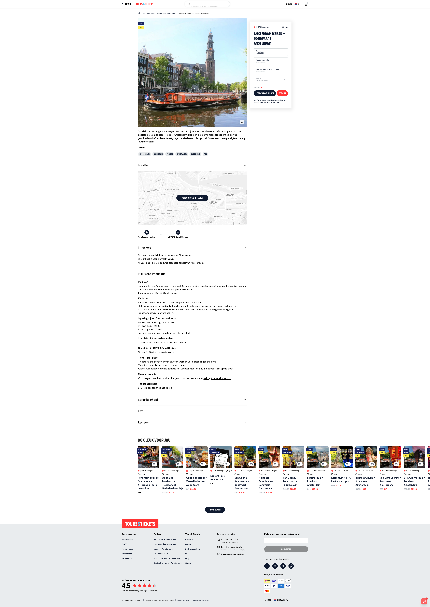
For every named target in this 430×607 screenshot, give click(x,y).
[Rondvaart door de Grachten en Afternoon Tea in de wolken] (148, 470)
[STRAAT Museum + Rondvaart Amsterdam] (414, 468)
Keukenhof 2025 (161, 553)
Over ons (189, 544)
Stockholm (127, 558)
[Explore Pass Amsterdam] (221, 465)
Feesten (170, 154)
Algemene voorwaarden (201, 600)
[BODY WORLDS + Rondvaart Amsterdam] (366, 468)
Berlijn (125, 544)
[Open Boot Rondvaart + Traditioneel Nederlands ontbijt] (172, 470)
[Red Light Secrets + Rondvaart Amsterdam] (390, 468)
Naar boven (215, 509)
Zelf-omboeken (192, 549)
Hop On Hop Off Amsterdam (167, 558)
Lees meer (141, 147)
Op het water (182, 154)
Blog (187, 558)
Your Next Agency (167, 600)
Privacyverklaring (183, 600)
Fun (205, 154)
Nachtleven (158, 154)
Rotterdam (127, 553)
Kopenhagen (127, 549)
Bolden (155, 600)
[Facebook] (267, 566)
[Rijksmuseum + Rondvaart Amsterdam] (318, 468)
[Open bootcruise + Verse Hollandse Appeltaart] (197, 468)
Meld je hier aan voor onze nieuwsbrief (282, 534)
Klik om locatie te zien (192, 197)
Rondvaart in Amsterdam (165, 544)
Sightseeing (195, 154)
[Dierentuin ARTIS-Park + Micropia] (342, 466)
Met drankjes (145, 154)
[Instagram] (275, 566)
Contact (189, 539)
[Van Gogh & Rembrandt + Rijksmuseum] (293, 468)
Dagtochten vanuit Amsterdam (168, 563)
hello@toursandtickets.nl (217, 378)
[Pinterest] (291, 566)
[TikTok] (283, 566)
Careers (188, 563)
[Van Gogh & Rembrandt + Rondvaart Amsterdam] (245, 470)
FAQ (187, 553)
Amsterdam (127, 539)
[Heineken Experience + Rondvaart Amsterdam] (269, 470)
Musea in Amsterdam (163, 549)
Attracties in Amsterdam (165, 539)
